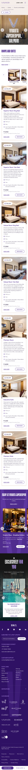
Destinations (4, 673)
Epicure (18, 675)
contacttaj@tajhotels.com (8, 660)
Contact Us (19, 679)
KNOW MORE (6, 136)
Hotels (3, 668)
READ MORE (4, 64)
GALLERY (8, 89)
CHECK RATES (7, 768)
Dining (3, 671)
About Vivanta (5, 681)
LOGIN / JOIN (19, 2)
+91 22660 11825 (6, 649)
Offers (3, 675)
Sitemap (18, 668)
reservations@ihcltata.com (8, 651)
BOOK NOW (19, 136)
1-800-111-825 (5, 646)
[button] (14, 689)
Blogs (17, 677)
